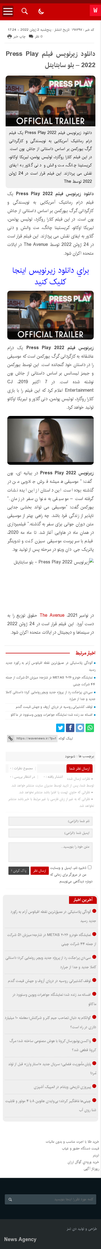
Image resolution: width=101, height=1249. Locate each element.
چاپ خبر (19, 36)
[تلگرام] (80, 728)
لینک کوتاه (66, 738)
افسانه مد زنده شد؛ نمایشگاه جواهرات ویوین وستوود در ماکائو (52, 714)
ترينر (96, 1155)
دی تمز (72, 1229)
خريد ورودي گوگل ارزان (83, 1162)
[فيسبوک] (70, 728)
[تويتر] (60, 728)
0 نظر (39, 36)
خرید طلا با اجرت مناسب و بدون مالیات (72, 1141)
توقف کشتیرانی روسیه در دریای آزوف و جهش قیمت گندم (54, 707)
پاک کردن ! (18, 870)
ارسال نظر (39, 870)
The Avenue (52, 615)
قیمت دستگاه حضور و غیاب (80, 1148)
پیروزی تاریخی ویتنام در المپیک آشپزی (62, 1087)
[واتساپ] (90, 728)
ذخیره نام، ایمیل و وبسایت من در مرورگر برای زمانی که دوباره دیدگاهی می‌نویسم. (71, 874)
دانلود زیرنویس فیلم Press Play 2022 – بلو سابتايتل (50, 60)
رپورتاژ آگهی (91, 1168)
